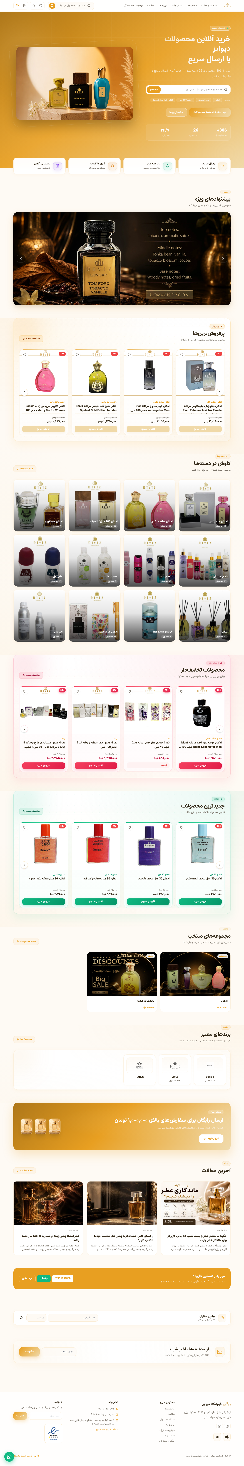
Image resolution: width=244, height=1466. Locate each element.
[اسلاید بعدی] (223, 258)
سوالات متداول (167, 1420)
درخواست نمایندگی (133, 6)
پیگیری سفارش (167, 1441)
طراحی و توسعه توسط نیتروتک (26, 1456)
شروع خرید (213, 1139)
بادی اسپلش (203, 100)
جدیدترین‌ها (176, 112)
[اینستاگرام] (227, 1426)
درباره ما (163, 6)
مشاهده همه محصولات (207, 112)
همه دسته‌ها (26, 469)
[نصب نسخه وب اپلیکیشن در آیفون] (217, 1437)
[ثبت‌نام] (17, 6)
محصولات (192, 6)
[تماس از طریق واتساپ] (9, 1457)
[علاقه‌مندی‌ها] (41, 6)
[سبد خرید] (33, 6)
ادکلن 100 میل (185, 100)
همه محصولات (28, 941)
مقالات (151, 6)
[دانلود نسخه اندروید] (227, 1437)
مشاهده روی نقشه (108, 1429)
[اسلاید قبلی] (21, 258)
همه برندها (26, 1039)
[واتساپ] (219, 1426)
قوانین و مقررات (167, 1430)
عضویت (29, 1352)
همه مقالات (26, 1171)
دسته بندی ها (211, 6)
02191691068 (63, 1278)
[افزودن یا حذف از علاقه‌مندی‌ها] (181, 355)
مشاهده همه (33, 339)
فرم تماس (27, 1279)
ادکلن (217, 100)
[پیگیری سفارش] (21, 1317)
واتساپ (44, 1278)
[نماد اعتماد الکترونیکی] (53, 1433)
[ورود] (24, 6)
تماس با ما (176, 6)
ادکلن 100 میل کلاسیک (162, 100)
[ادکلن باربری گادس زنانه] (122, 258)
